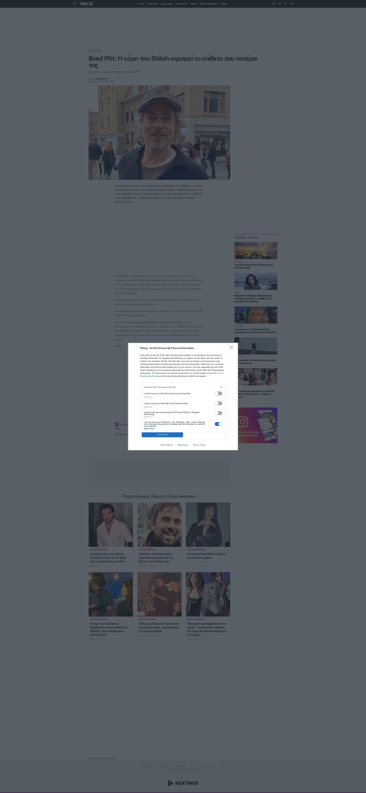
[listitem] (183, 387)
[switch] (218, 393)
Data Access (183, 445)
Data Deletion (167, 445)
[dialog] (183, 396)
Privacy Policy (199, 445)
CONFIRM (162, 435)
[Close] (232, 348)
